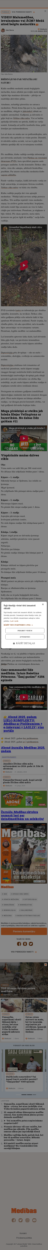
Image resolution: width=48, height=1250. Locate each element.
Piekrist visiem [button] (25, 630)
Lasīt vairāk (14, 621)
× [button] (43, 604)
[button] (24, 625)
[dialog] (24, 625)
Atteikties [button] (25, 637)
